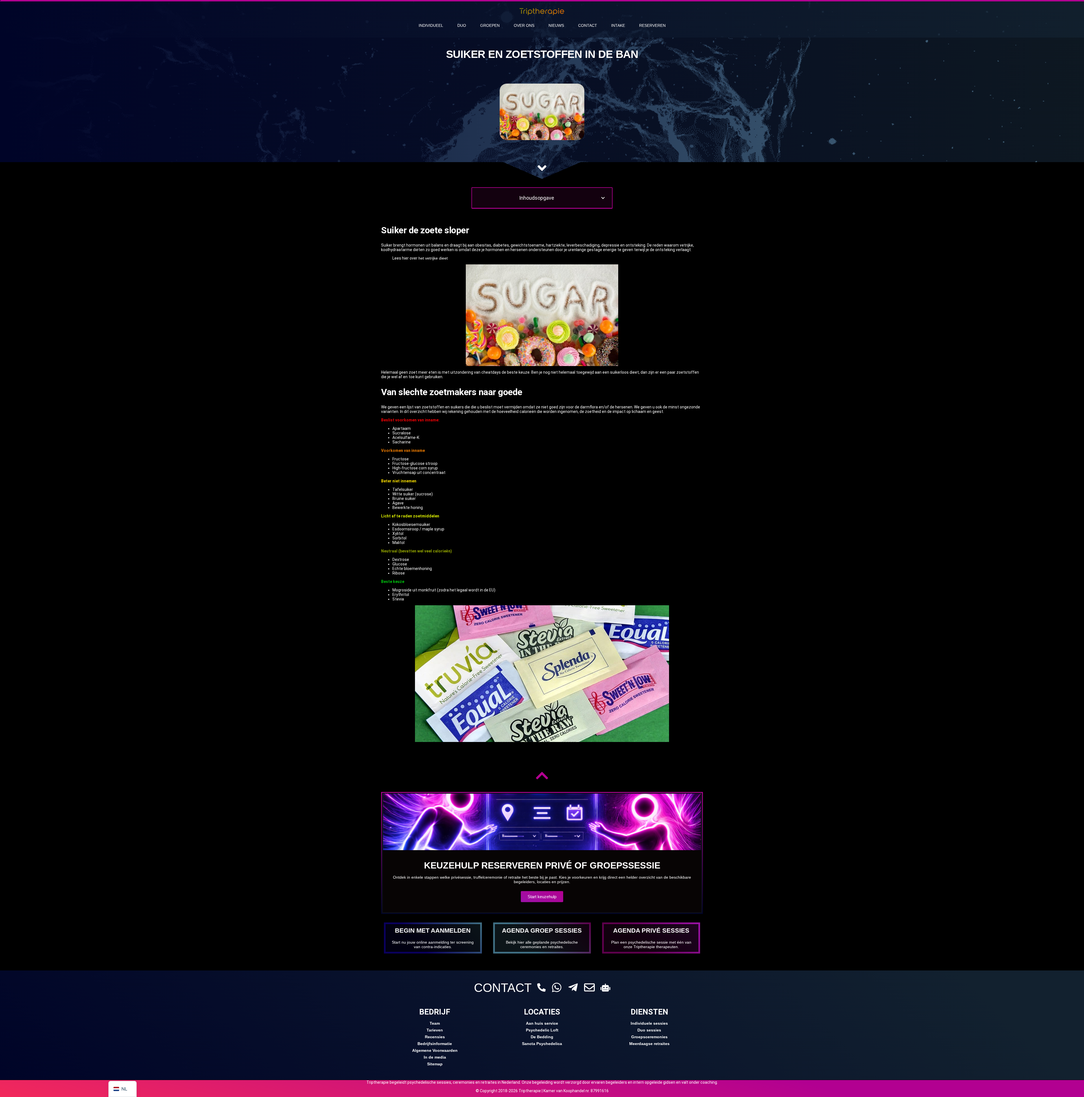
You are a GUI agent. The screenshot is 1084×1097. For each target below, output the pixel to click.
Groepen (490, 25)
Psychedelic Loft (542, 1030)
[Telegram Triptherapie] (573, 987)
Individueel (431, 25)
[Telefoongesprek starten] (541, 987)
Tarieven (435, 1030)
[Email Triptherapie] (589, 987)
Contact (587, 25)
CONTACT (503, 987)
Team (435, 1023)
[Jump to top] (542, 776)
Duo (461, 25)
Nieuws (556, 25)
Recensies (435, 1037)
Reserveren (652, 25)
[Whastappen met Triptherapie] (556, 987)
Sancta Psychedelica (542, 1043)
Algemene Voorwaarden (435, 1050)
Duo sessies (649, 1030)
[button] (603, 198)
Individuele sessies (649, 1023)
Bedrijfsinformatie (435, 1043)
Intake (618, 25)
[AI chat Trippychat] (605, 987)
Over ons (524, 25)
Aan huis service (542, 1023)
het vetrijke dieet (433, 258)
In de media (435, 1057)
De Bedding (542, 1037)
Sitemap (435, 1064)
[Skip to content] (542, 168)
